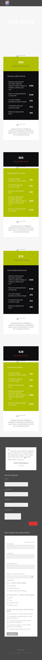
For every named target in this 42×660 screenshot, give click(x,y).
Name (6, 479)
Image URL (8, 499)
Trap (10, 600)
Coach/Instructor (14, 588)
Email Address (12, 564)
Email (32, 653)
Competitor (12, 585)
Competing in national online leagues (21, 614)
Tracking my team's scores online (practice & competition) (19, 625)
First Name (10, 544)
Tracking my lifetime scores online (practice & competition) (19, 621)
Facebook (11, 653)
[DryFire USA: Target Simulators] (7, 3)
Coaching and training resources (19, 629)
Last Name (10, 553)
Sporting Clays (13, 603)
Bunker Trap (13, 605)
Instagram (19, 653)
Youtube (26, 653)
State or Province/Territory (16, 574)
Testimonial (8, 510)
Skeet (11, 597)
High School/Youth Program (18, 591)
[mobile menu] (2, 3)
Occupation (8, 489)
